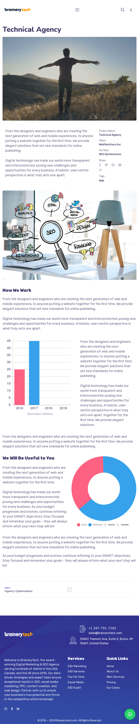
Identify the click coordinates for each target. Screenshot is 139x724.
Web (101, 180)
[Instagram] (5, 708)
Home (110, 666)
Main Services (115, 676)
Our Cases (113, 687)
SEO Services (76, 671)
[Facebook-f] (11, 708)
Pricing (111, 682)
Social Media (76, 682)
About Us (113, 671)
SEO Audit (74, 687)
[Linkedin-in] (18, 708)
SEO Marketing (77, 666)
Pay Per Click (76, 676)
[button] (130, 714)
